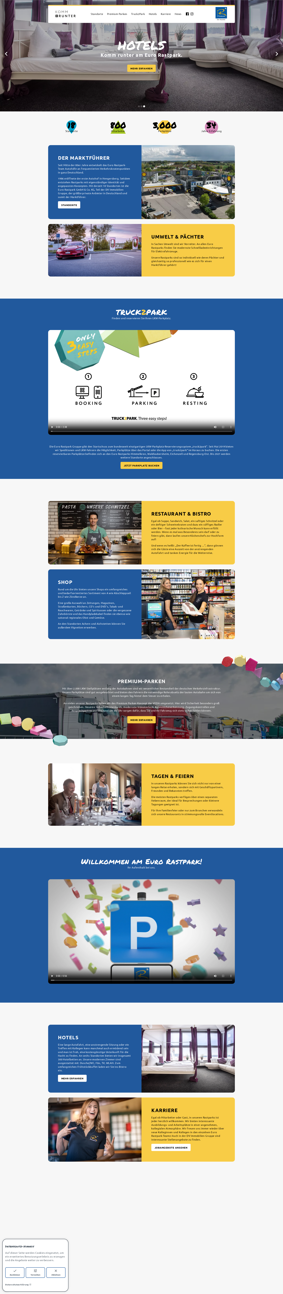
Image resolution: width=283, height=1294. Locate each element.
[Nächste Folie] (277, 54)
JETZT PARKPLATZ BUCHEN (141, 465)
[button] (139, 106)
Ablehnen (55, 1274)
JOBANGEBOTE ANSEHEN (171, 1147)
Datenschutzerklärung (17, 1284)
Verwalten (35, 1274)
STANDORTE (69, 205)
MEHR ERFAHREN (141, 720)
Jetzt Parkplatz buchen (141, 69)
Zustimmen (15, 1274)
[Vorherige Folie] (6, 54)
